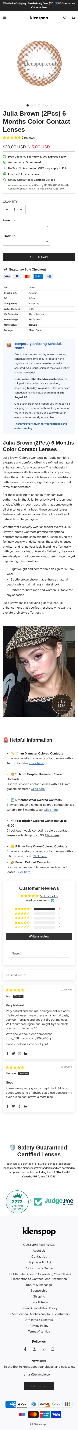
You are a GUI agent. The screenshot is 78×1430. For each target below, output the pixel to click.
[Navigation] (4, 17)
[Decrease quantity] (7, 209)
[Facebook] (25, 1349)
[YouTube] (43, 1349)
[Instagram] (34, 1349)
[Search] (65, 17)
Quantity (10, 201)
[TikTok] (52, 1349)
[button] (28, 105)
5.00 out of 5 (49, 896)
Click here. (52, 835)
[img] (15, 990)
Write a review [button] (39, 936)
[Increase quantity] (21, 209)
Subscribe (39, 1386)
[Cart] (73, 17)
